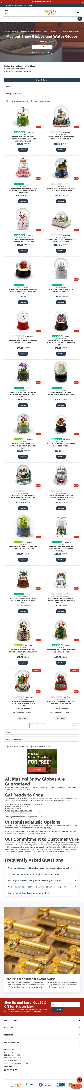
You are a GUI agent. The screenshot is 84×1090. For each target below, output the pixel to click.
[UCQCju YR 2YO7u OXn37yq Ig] (11, 1070)
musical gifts (59, 798)
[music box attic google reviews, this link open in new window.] (16, 1085)
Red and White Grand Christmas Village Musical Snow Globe (23, 241)
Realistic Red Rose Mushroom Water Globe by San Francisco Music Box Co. (23, 291)
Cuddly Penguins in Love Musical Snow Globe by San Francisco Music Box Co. (61, 343)
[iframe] (76, 1086)
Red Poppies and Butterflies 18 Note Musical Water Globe (61, 651)
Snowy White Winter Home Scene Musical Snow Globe (61, 290)
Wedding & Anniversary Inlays (17, 806)
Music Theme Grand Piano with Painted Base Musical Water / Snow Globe (23, 652)
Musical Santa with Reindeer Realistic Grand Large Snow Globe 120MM (23, 703)
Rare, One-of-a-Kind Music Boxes (19, 810)
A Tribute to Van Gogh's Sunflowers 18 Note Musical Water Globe (23, 548)
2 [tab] (21, 126)
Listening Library (45, 827)
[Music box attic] (16, 1070)
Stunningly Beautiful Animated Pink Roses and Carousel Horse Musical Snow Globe (23, 190)
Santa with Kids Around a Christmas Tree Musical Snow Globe (61, 702)
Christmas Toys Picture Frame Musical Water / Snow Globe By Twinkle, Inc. (61, 549)
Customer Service (17, 5)
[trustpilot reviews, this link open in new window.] (30, 1085)
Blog (30, 5)
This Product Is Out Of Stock (23, 712)
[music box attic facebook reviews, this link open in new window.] (45, 1085)
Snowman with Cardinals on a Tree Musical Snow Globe (23, 342)
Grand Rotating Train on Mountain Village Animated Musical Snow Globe (23, 600)
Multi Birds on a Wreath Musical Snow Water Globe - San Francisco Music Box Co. (61, 600)
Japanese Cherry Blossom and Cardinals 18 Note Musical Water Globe (23, 446)
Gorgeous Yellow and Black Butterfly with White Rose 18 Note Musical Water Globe (23, 139)
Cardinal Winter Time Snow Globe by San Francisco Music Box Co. (61, 445)
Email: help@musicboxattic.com (16, 1063)
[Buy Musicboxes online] (42, 761)
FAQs (25, 5)
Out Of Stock (23, 718)
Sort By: (9, 94)
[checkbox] (42, 68)
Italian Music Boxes (14, 808)
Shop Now (23, 149)
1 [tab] (19, 126)
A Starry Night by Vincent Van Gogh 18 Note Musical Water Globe (61, 189)
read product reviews (42, 47)
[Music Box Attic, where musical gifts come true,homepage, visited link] (51, 11)
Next (74, 725)
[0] (78, 12)
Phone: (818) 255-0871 (12, 1060)
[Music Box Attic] (5, 1070)
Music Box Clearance (20, 813)
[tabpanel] (23, 116)
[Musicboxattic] (8, 1070)
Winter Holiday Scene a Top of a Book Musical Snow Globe (61, 241)
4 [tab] (26, 126)
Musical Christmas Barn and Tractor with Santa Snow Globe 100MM (23, 497)
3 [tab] (24, 126)
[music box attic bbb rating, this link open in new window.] (60, 1085)
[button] (42, 80)
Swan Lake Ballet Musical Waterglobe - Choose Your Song (61, 393)
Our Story (8, 5)
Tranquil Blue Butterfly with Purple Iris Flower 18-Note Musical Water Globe (23, 394)
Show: (8, 87)
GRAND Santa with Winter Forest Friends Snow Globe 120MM (61, 138)
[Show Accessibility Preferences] (79, 1080)
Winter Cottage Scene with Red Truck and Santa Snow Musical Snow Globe (61, 497)
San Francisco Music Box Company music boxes (24, 804)
